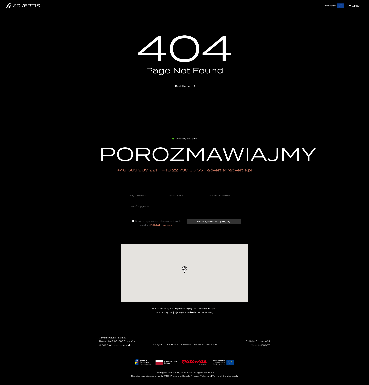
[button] (356, 5)
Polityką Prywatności (161, 225)
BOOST (265, 345)
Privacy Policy (199, 376)
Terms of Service (221, 376)
